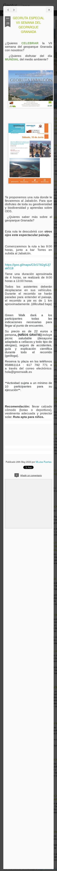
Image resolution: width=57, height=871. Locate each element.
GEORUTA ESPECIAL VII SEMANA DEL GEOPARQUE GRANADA (28, 25)
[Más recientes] (8, 10)
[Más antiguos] (14, 10)
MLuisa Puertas (43, 461)
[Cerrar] (49, 10)
